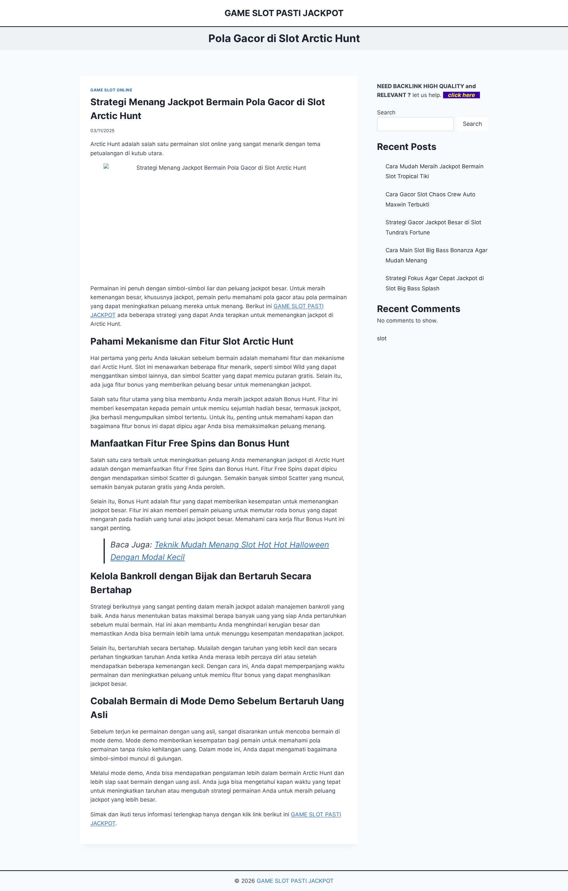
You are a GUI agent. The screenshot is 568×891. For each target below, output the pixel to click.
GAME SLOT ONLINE (111, 89)
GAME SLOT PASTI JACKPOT (295, 881)
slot (382, 338)
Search (386, 112)
